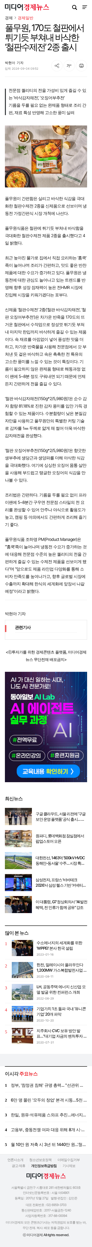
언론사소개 (15, 1160)
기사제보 (69, 1166)
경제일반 (25, 18)
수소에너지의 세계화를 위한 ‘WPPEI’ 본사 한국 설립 (59, 945)
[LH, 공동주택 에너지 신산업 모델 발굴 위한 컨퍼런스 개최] (22, 992)
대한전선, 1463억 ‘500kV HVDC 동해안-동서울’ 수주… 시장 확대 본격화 (60, 860)
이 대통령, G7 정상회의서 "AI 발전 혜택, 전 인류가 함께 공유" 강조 (61, 904)
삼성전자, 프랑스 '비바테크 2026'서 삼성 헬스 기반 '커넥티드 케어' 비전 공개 (61, 882)
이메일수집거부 (68, 1160)
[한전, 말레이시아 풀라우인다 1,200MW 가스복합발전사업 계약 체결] (22, 970)
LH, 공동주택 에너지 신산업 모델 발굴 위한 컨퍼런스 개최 (61, 989)
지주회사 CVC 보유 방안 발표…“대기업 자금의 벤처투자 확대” (62, 1033)
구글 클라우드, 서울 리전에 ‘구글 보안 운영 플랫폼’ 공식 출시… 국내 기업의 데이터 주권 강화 (61, 816)
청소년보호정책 (40, 1160)
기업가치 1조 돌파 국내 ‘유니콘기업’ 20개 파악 (61, 1011)
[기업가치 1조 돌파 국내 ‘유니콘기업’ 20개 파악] (22, 1014)
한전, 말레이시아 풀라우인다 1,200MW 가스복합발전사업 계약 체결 (62, 967)
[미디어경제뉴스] (27, 8)
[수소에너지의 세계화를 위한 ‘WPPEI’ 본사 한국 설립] (22, 948)
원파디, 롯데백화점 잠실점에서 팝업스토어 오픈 (60, 838)
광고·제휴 (18, 1166)
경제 (9, 17)
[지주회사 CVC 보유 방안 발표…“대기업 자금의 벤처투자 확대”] (22, 1036)
